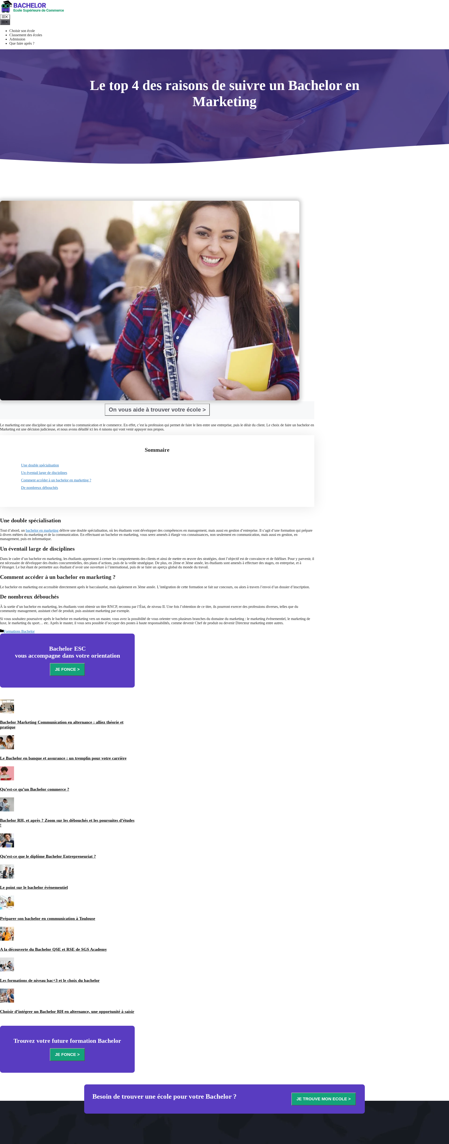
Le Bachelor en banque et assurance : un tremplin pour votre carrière (63, 758)
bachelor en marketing (42, 530)
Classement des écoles (25, 35)
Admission (17, 39)
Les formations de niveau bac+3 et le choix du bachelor (50, 980)
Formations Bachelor (19, 631)
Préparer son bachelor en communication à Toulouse (47, 918)
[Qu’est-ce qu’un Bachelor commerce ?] (7, 779)
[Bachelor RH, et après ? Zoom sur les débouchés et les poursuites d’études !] (7, 810)
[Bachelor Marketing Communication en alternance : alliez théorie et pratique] (7, 712)
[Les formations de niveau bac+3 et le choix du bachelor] (7, 970)
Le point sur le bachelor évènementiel (34, 887)
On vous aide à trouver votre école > (157, 409)
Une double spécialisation (40, 465)
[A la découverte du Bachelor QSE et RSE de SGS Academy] (7, 939)
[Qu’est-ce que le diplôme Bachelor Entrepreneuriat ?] (7, 846)
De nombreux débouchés (39, 488)
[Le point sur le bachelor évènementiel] (7, 877)
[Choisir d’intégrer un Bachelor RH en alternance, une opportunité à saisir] (7, 1001)
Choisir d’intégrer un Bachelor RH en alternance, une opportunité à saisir (67, 1011)
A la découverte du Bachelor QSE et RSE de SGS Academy (53, 949)
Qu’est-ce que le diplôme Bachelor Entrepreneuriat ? (48, 856)
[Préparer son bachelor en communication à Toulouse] (7, 908)
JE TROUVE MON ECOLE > (324, 1099)
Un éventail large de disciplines (44, 473)
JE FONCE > (67, 669)
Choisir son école (22, 31)
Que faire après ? (21, 43)
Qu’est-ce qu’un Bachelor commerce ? (34, 789)
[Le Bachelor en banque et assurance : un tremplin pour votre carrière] (7, 748)
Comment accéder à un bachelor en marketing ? (56, 480)
